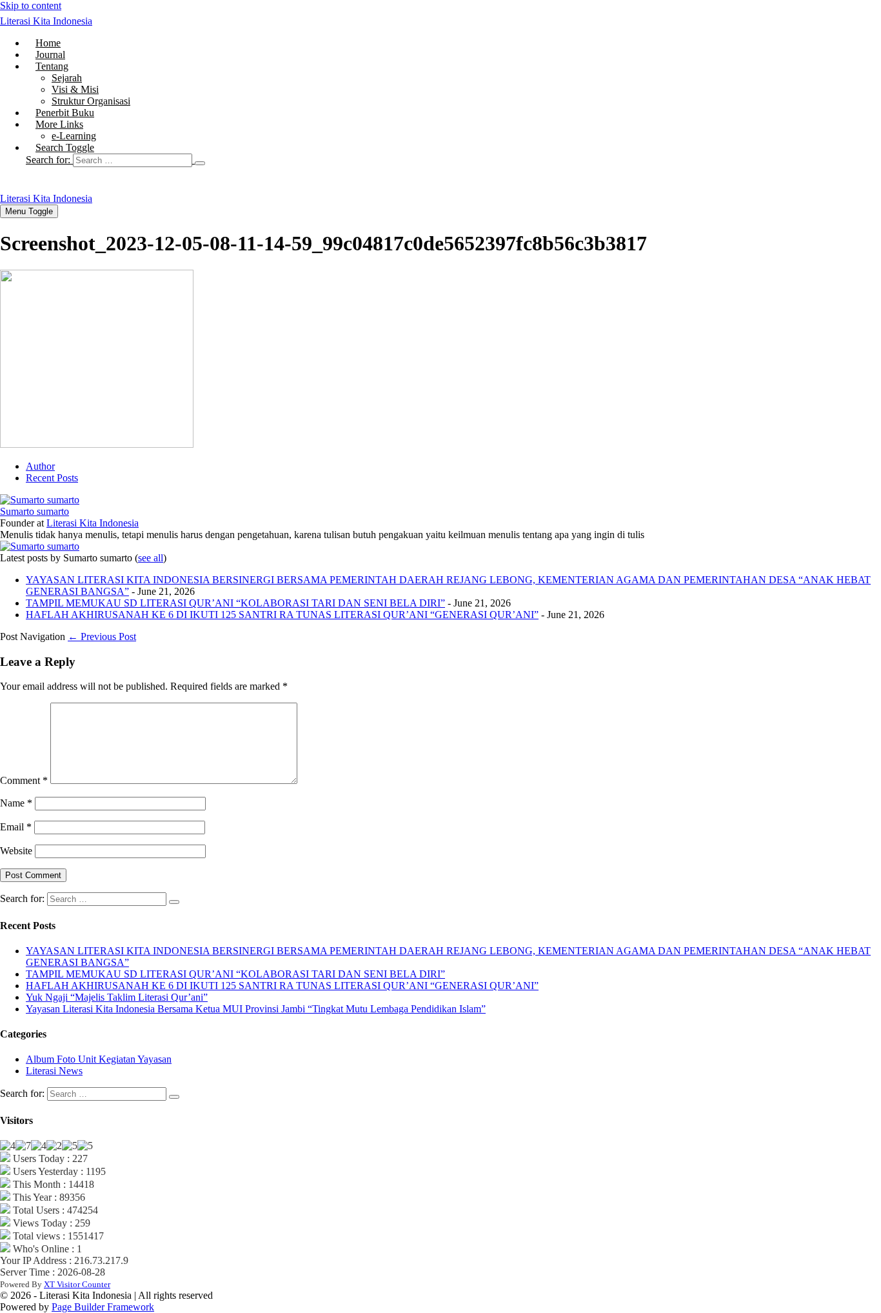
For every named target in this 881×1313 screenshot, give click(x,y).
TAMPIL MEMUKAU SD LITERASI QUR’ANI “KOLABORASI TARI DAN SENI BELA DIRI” (235, 602)
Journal (50, 54)
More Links (59, 124)
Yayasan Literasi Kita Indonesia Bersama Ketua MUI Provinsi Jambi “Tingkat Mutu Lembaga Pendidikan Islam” (256, 1008)
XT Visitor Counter (77, 1284)
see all (150, 557)
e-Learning (74, 135)
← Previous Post (102, 636)
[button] (453, 160)
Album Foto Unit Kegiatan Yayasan (99, 1059)
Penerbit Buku (64, 112)
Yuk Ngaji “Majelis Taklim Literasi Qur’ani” (117, 997)
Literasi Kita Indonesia (46, 20)
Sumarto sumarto (34, 511)
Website (16, 850)
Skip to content (30, 5)
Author (40, 466)
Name (16, 802)
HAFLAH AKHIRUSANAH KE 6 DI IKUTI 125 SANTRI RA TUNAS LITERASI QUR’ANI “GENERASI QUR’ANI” (282, 614)
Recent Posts (52, 477)
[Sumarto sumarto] (39, 499)
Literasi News (54, 1070)
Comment (24, 780)
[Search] (200, 163)
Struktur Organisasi (91, 100)
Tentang (51, 66)
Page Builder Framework (103, 1306)
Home (48, 42)
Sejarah (67, 77)
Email (16, 826)
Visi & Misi (75, 89)
